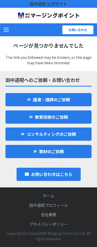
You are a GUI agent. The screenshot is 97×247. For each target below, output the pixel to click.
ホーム (48, 195)
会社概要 (48, 214)
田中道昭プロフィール (48, 205)
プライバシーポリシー (48, 224)
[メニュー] (6, 29)
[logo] (48, 15)
